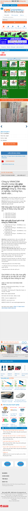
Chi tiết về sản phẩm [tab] (7, 172)
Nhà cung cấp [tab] (14, 15)
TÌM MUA (5, 479)
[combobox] (14, 20)
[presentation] (23, 342)
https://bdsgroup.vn (12, 503)
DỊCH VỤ (4, 481)
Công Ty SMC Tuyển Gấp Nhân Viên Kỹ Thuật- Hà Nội (14, 446)
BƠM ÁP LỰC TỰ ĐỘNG (10, 374)
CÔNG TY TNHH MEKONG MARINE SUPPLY (21, 414)
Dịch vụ (12, 28)
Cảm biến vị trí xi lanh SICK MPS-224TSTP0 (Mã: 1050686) (7, 388)
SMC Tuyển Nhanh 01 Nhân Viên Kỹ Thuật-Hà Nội (13, 430)
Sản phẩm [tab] (6, 15)
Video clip (24, 28)
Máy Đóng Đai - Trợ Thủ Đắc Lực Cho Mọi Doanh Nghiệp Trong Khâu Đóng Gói (13, 77)
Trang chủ (3, 47)
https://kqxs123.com (21, 503)
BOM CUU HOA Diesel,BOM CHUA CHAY (17, 374)
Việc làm (3, 28)
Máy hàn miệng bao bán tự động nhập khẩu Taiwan (13, 68)
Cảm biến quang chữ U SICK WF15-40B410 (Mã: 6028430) (20, 388)
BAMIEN (4, 473)
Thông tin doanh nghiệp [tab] (8, 175)
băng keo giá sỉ (19, 354)
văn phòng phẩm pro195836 (5, 355)
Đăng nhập (6, 5)
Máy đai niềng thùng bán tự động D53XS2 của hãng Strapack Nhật (22, 87)
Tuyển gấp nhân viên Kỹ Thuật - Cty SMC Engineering (14, 435)
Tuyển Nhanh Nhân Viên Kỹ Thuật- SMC (11, 441)
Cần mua (8, 28)
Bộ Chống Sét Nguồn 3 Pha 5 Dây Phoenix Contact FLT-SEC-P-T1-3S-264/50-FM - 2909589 (20, 400)
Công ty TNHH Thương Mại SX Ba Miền (5, 425)
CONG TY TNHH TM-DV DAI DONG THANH (13, 425)
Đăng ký (14, 5)
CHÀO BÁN (5, 476)
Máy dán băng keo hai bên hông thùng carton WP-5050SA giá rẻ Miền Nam (4, 87)
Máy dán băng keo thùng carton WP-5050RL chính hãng (13, 87)
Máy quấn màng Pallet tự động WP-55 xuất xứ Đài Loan (4, 77)
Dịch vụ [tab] (22, 15)
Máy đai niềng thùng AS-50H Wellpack (22, 77)
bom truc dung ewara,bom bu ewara (3, 374)
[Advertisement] (14, 326)
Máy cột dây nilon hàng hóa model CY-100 (4, 96)
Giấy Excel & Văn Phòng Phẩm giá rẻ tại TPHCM (12, 355)
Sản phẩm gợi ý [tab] (21, 175)
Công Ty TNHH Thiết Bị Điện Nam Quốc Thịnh (22, 425)
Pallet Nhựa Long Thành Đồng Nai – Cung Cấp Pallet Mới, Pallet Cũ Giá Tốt (7, 400)
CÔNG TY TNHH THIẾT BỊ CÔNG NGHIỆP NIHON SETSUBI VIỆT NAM (5, 414)
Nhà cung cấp (18, 28)
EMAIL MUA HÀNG (10, 143)
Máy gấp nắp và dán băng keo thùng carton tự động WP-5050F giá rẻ (22, 68)
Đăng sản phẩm (23, 5)
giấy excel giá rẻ (20, 47)
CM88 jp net (5, 452)
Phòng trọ (4, 503)
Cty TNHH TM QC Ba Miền (13, 414)
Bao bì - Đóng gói (11, 47)
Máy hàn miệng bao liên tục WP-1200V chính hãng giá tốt (4, 68)
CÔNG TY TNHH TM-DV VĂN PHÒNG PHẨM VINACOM (13, 157)
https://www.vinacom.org (8, 164)
